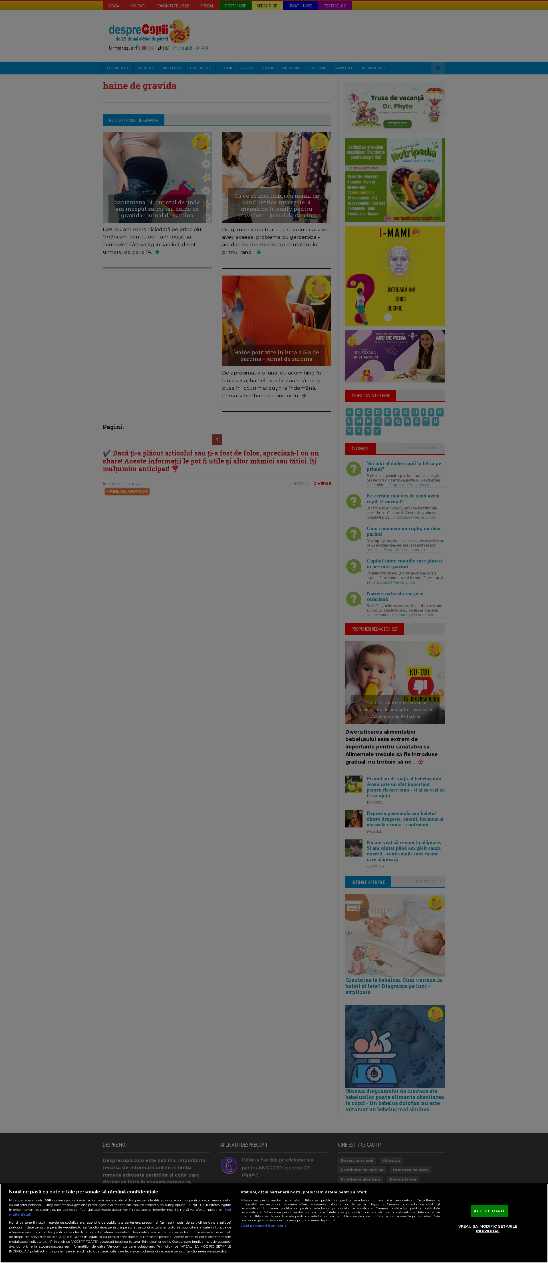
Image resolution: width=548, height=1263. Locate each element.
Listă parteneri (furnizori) (263, 1226)
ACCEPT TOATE (489, 1211)
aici (46, 1241)
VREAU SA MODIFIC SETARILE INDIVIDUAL (487, 1228)
